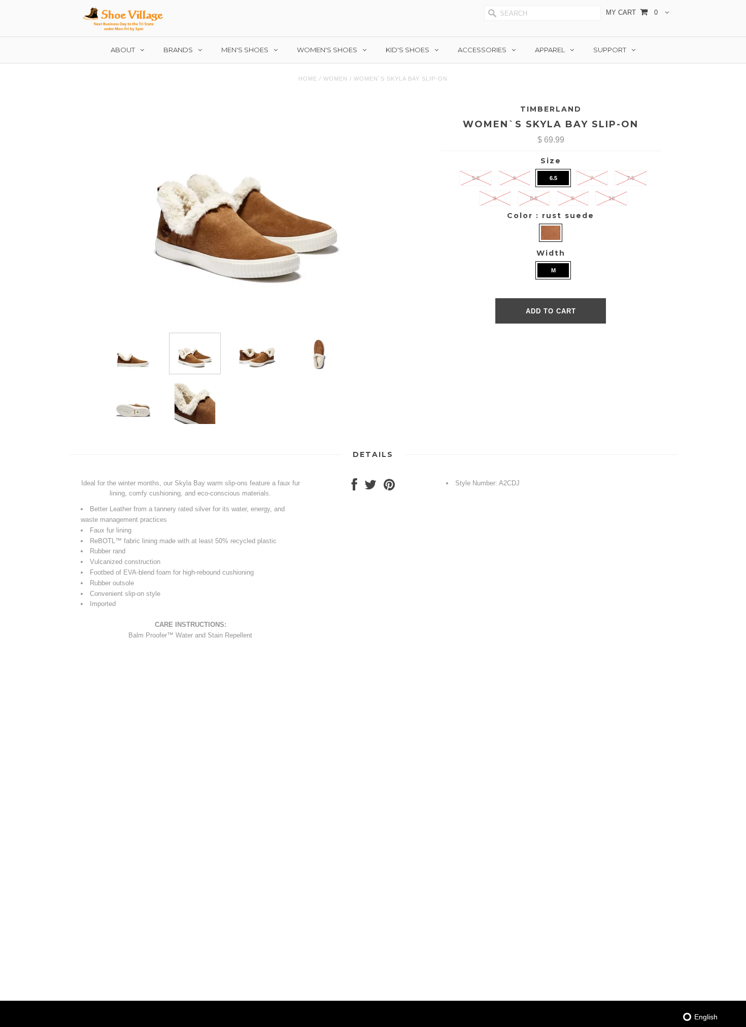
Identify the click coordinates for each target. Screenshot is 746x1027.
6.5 (553, 178)
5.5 (476, 178)
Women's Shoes (327, 50)
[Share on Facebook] (354, 487)
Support (609, 50)
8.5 (533, 198)
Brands (178, 50)
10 (611, 198)
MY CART (632, 12)
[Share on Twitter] (370, 487)
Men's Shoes (244, 50)
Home (307, 79)
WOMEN (335, 79)
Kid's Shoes (407, 50)
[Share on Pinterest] (389, 487)
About (123, 50)
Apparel (550, 50)
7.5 (630, 178)
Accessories (482, 50)
